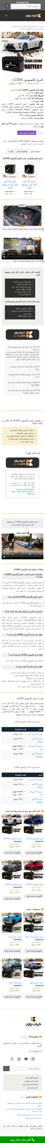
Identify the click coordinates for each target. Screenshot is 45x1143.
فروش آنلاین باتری (31, 1078)
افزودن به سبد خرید (26, 133)
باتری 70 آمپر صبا (35, 734)
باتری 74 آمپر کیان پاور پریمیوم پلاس (10, 184)
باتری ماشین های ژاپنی (30, 26)
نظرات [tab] (11, 151)
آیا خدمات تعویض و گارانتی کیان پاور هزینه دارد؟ (24, 375)
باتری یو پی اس (32, 1088)
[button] (5, 36)
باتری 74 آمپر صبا (35, 779)
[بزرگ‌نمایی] (40, 206)
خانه (41, 26)
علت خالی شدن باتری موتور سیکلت (29, 1115)
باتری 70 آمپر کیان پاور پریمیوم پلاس (29, 184)
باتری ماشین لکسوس (29, 144)
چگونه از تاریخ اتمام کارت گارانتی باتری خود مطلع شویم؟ (23, 383)
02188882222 (22, 2)
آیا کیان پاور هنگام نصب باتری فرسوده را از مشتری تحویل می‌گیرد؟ (23, 391)
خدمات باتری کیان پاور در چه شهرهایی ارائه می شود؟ (23, 348)
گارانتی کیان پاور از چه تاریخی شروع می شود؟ (24, 367)
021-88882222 (35, 1051)
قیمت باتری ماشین (31, 1081)
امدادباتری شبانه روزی (30, 1084)
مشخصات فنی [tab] (22, 151)
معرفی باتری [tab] (35, 151)
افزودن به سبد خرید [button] (34, 852)
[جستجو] (7, 6)
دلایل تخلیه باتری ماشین (33, 1118)
